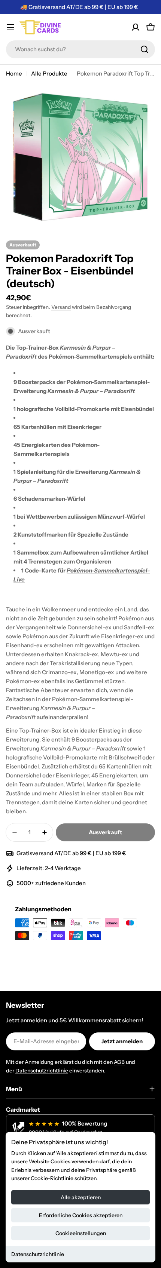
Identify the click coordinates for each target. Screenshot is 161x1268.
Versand (61, 307)
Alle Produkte (49, 73)
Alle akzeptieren (81, 1197)
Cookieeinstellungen (80, 1233)
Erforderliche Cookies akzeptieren (80, 1215)
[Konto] (135, 27)
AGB (119, 1062)
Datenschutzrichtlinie (37, 1254)
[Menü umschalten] (10, 27)
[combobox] (80, 49)
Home (14, 73)
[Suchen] (144, 49)
